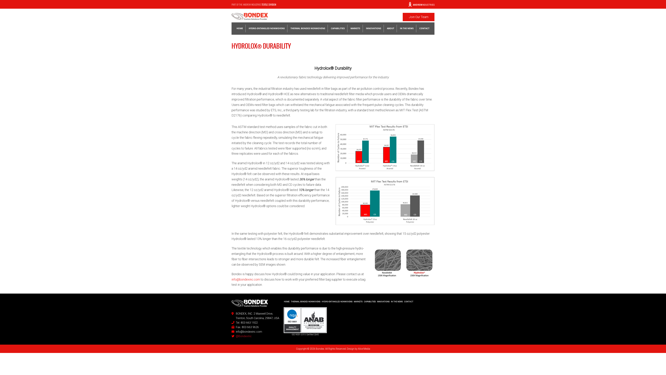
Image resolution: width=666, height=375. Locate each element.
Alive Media (364, 348)
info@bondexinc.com (246, 279)
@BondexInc (244, 336)
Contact (424, 28)
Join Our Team (418, 17)
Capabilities (338, 28)
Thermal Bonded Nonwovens (308, 28)
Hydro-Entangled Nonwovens (267, 28)
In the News (407, 28)
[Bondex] (250, 17)
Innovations (373, 28)
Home (240, 28)
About (390, 28)
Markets (355, 28)
